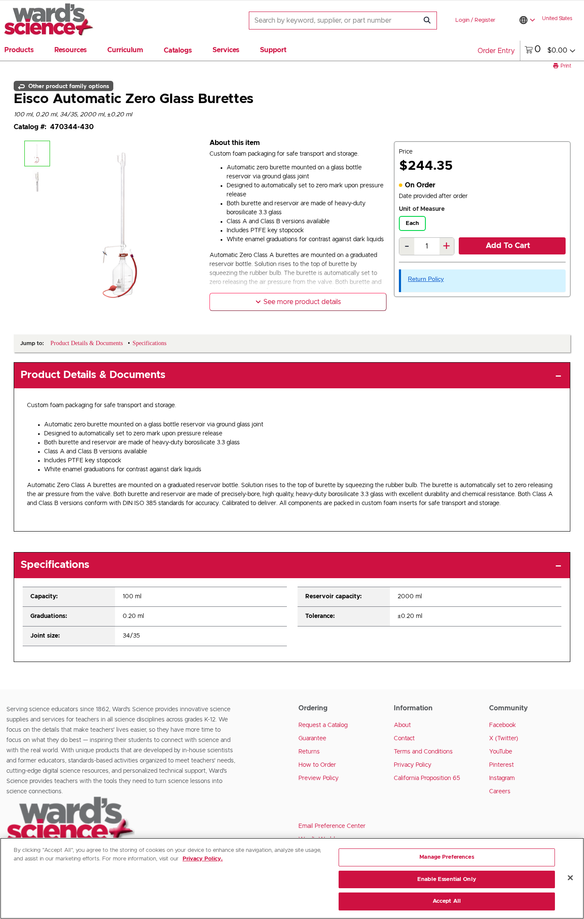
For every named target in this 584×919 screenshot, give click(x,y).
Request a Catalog (323, 725)
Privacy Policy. (203, 859)
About (402, 725)
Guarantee (312, 739)
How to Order (317, 765)
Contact (404, 739)
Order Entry (496, 50)
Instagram (502, 778)
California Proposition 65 (427, 778)
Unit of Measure (422, 209)
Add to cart (508, 246)
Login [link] (462, 20)
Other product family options (68, 86)
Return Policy (426, 278)
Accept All (447, 901)
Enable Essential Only (446, 879)
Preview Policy (318, 778)
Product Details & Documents (93, 375)
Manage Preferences (446, 857)
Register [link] (485, 20)
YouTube (500, 752)
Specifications (55, 565)
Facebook (502, 725)
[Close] (570, 878)
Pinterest (501, 765)
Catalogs (178, 50)
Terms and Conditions (423, 752)
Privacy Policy (412, 765)
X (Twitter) (503, 739)
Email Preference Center (332, 826)
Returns (309, 752)
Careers (499, 792)
